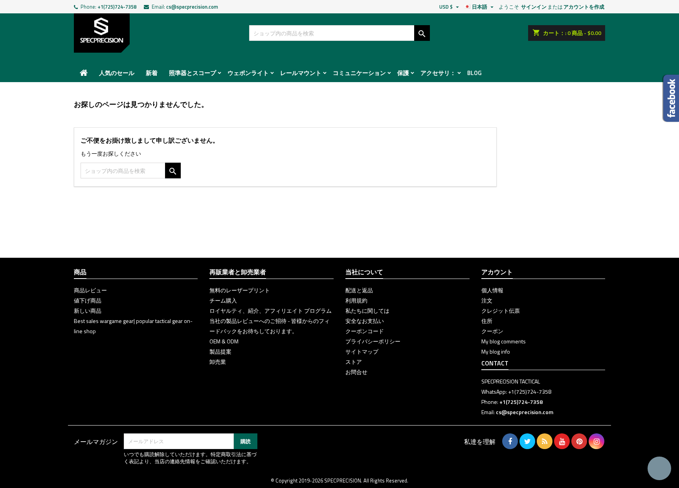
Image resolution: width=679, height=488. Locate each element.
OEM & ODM (224, 341)
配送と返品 (359, 290)
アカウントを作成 (583, 7)
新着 (152, 72)
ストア (353, 362)
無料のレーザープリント (239, 290)
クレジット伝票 (500, 310)
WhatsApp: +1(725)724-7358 (516, 391)
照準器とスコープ (192, 72)
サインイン (534, 7)
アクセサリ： (438, 72)
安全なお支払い (364, 321)
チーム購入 (223, 300)
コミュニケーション (359, 72)
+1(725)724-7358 (116, 7)
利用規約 (356, 300)
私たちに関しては (367, 310)
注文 (486, 300)
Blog (474, 72)
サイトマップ (361, 351)
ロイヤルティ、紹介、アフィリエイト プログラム (270, 310)
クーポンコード (364, 331)
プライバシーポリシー (372, 341)
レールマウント (300, 72)
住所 (486, 321)
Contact (494, 363)
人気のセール (116, 72)
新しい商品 (87, 310)
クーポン (492, 331)
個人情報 (492, 290)
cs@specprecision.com (192, 7)
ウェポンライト (248, 72)
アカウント (497, 272)
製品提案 (220, 351)
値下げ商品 (87, 300)
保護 (403, 72)
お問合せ (356, 372)
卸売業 (217, 362)
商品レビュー (90, 290)
